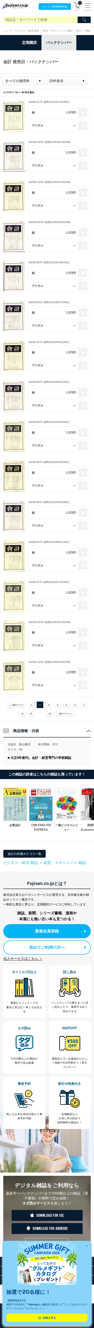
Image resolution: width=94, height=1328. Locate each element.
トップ (7, 30)
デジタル (37, 125)
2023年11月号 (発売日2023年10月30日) (49, 182)
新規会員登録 (47, 931)
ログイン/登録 (54, 6)
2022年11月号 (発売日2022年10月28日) (49, 662)
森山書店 (24, 744)
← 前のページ (16, 705)
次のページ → (66, 713)
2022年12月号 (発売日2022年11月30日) (49, 622)
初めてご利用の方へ (47, 947)
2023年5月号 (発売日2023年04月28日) (49, 422)
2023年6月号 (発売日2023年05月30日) (49, 382)
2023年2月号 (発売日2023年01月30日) (49, 542)
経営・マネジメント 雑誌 (57, 30)
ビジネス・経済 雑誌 (27, 30)
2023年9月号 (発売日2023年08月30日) (49, 262)
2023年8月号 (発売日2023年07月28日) (49, 302)
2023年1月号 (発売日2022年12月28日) (49, 582)
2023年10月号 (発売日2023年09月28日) (49, 222)
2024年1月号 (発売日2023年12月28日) (49, 102)
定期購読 (29, 42)
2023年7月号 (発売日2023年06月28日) (49, 342)
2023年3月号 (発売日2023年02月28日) (49, 502)
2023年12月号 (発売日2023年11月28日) (49, 142)
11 (50, 713)
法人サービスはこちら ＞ (23, 958)
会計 (78, 30)
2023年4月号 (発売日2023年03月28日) (49, 462)
